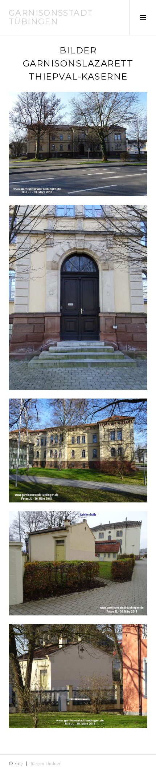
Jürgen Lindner (45, 763)
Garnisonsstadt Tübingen (51, 17)
